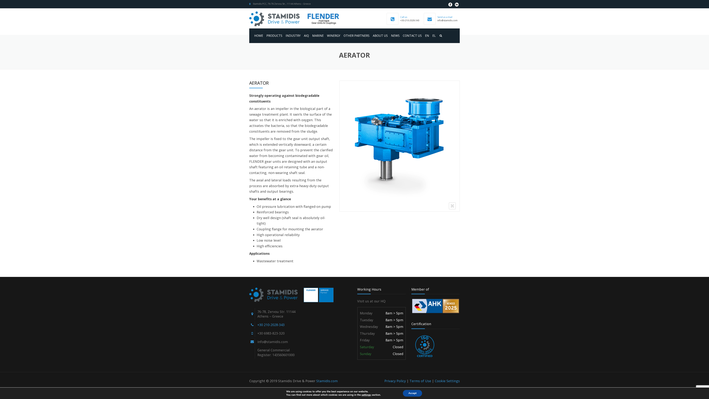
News (395, 36)
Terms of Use (420, 381)
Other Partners (356, 36)
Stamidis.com (327, 381)
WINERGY (333, 36)
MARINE (318, 36)
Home (258, 36)
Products (274, 36)
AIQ (306, 36)
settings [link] (366, 395)
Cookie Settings (447, 381)
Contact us (412, 36)
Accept (412, 393)
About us (380, 36)
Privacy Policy (395, 381)
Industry (293, 36)
